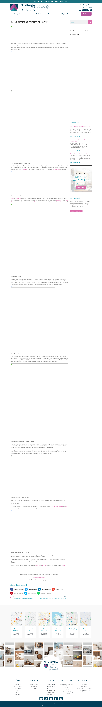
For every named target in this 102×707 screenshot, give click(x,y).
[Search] (90, 22)
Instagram (18, 198)
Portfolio (39, 14)
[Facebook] (85, 10)
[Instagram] (83, 10)
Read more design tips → (75, 136)
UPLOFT (57, 703)
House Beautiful (59, 506)
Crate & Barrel (59, 200)
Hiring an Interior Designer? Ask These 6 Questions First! (51, 1)
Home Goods (60, 201)
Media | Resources (51, 14)
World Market (37, 201)
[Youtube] (80, 10)
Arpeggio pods (56, 169)
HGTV (12, 198)
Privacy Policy (59, 705)
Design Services (19, 14)
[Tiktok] (88, 10)
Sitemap (52, 705)
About (30, 14)
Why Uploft (64, 14)
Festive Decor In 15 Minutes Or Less (80, 154)
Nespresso (24, 169)
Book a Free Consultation (39, 577)
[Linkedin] (91, 10)
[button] (17, 589)
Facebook (37, 565)
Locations (74, 14)
